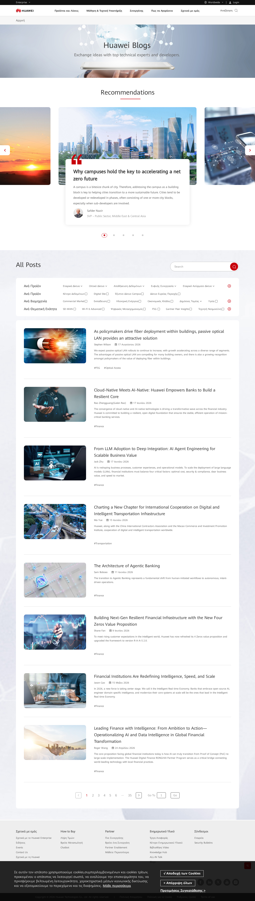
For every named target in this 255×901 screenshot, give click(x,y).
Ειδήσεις (20, 842)
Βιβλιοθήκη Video (159, 847)
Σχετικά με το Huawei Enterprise (33, 838)
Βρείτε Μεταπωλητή (72, 842)
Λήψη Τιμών (67, 838)
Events (19, 847)
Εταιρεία (198, 838)
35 (130, 795)
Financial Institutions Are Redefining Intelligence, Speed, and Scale (154, 676)
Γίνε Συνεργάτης (114, 838)
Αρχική (20, 20)
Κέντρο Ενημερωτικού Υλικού (166, 842)
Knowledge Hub (158, 852)
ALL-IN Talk (156, 857)
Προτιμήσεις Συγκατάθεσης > (182, 890)
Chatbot (65, 847)
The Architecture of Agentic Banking (127, 565)
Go (175, 795)
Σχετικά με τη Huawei (28, 857)
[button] (5, 150)
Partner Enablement (116, 847)
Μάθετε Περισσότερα (117, 852)
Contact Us (22, 852)
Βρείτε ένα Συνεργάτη (117, 842)
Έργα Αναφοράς (159, 838)
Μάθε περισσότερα (117, 886)
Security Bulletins (203, 842)
